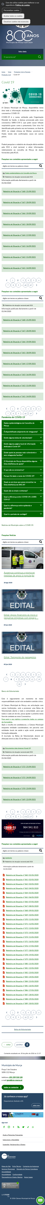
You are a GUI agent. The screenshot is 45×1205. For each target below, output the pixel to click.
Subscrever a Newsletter (11, 1140)
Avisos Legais (28, 1177)
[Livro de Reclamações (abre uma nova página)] (9, 1156)
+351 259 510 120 (15, 1077)
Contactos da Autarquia (31, 1166)
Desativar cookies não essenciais (16, 21)
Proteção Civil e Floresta (22, 72)
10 (22, 679)
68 (25, 285)
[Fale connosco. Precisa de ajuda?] (22, 1200)
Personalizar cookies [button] (11, 10)
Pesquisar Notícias (9, 535)
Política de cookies (22, 5)
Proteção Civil (6, 75)
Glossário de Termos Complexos (27, 1169)
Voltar (8, 1044)
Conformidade (17, 1174)
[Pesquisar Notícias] (40, 541)
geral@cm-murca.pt (14, 1080)
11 (27, 679)
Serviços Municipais (8, 1169)
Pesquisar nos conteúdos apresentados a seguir (20, 159)
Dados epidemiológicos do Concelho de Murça (21, 173)
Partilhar (19, 1044)
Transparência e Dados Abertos (12, 1177)
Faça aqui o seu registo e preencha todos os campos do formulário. (22, 720)
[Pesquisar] (40, 165)
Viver (9, 72)
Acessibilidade (6, 1172)
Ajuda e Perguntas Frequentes (13, 1135)
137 (30, 816)
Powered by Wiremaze (5, 1195)
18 (25, 1017)
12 (32, 679)
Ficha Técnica (16, 1166)
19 (39, 679)
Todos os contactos (11, 1087)
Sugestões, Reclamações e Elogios (14, 1144)
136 (25, 816)
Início (3, 72)
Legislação (8, 858)
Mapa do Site (6, 1166)
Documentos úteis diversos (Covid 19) (18, 748)
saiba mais (36, 1105)
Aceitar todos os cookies (13, 16)
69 (31, 285)
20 (19, 684)
